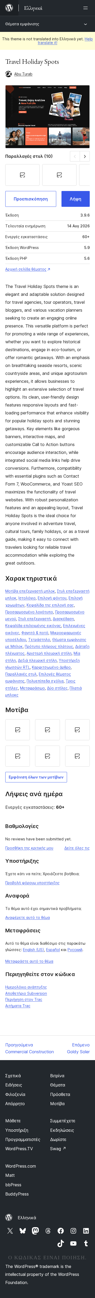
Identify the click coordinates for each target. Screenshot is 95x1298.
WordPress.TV (19, 1148)
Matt (10, 1175)
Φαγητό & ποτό (34, 632)
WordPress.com (20, 1166)
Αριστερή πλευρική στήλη (49, 653)
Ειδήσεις (13, 1085)
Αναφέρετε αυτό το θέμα (27, 917)
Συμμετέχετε (62, 1120)
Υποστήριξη (16, 1130)
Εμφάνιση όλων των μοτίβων (36, 777)
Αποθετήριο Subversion (26, 993)
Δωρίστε (58, 1139)
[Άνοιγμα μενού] (86, 8)
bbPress (13, 1184)
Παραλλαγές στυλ (21, 674)
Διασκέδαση (63, 618)
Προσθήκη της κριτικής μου (29, 848)
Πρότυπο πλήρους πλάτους (49, 646)
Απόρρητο (15, 1103)
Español (53, 949)
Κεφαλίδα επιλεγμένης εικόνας (33, 625)
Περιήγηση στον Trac (23, 999)
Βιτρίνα (57, 1075)
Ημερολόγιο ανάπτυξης (26, 987)
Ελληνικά (27, 1217)
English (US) (33, 949)
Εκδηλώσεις (62, 1130)
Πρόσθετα (60, 1094)
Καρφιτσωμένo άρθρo (51, 667)
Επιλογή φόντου (52, 598)
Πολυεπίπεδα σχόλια (45, 681)
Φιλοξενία (15, 1094)
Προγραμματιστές (22, 1139)
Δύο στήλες (57, 688)
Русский (75, 949)
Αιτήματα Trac (17, 1005)
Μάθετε (13, 1120)
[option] (17, 729)
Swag (58, 1148)
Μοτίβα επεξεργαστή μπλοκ (30, 591)
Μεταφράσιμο (32, 688)
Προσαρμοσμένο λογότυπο (29, 612)
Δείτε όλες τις (77, 848)
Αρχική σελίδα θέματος (25, 269)
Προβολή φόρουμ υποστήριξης (32, 882)
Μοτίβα (57, 1103)
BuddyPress (17, 1194)
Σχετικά (13, 1075)
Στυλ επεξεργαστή (34, 618)
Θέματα (57, 1085)
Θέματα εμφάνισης (22, 24)
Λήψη (75, 199)
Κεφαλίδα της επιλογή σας (50, 605)
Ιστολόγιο (27, 598)
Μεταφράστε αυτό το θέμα (29, 961)
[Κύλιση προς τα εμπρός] (85, 156)
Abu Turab (23, 74)
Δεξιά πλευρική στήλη (37, 660)
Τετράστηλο (39, 639)
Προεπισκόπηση (31, 199)
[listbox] (47, 743)
